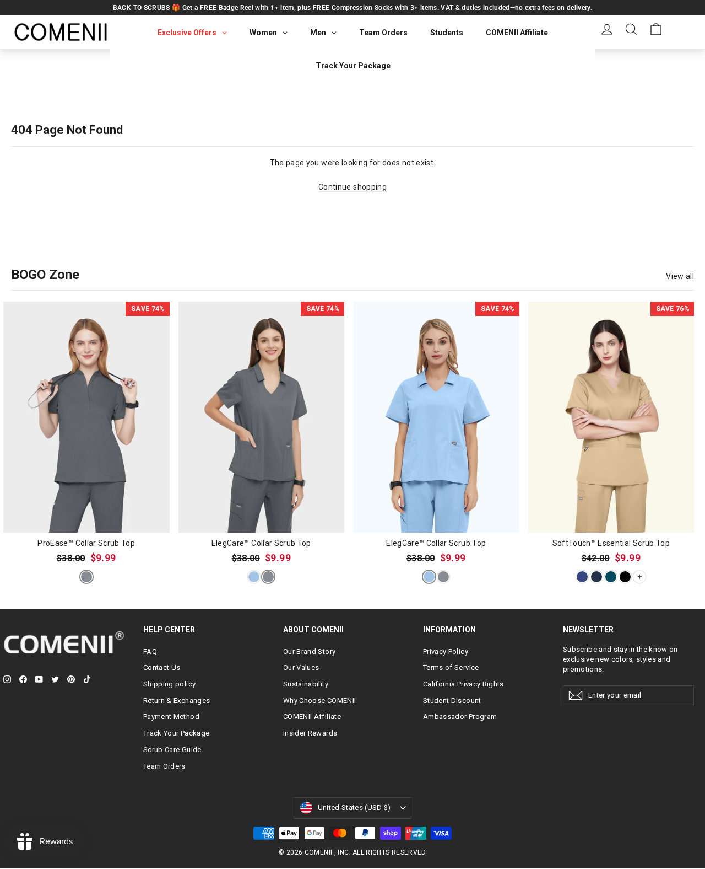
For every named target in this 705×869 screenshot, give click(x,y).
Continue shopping (352, 187)
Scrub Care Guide (172, 749)
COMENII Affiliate (312, 716)
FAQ (150, 651)
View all (680, 276)
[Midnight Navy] (596, 577)
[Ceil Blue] (254, 577)
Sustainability (305, 684)
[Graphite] (86, 577)
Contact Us (162, 667)
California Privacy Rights (463, 684)
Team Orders (164, 766)
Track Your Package (176, 733)
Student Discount (452, 700)
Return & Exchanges (176, 700)
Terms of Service (451, 667)
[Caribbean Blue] (611, 577)
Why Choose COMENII (319, 700)
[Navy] (582, 577)
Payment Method (171, 716)
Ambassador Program (460, 716)
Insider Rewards (310, 733)
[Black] (625, 577)
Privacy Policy (445, 651)
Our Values (301, 667)
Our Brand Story (309, 651)
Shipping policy (169, 684)
